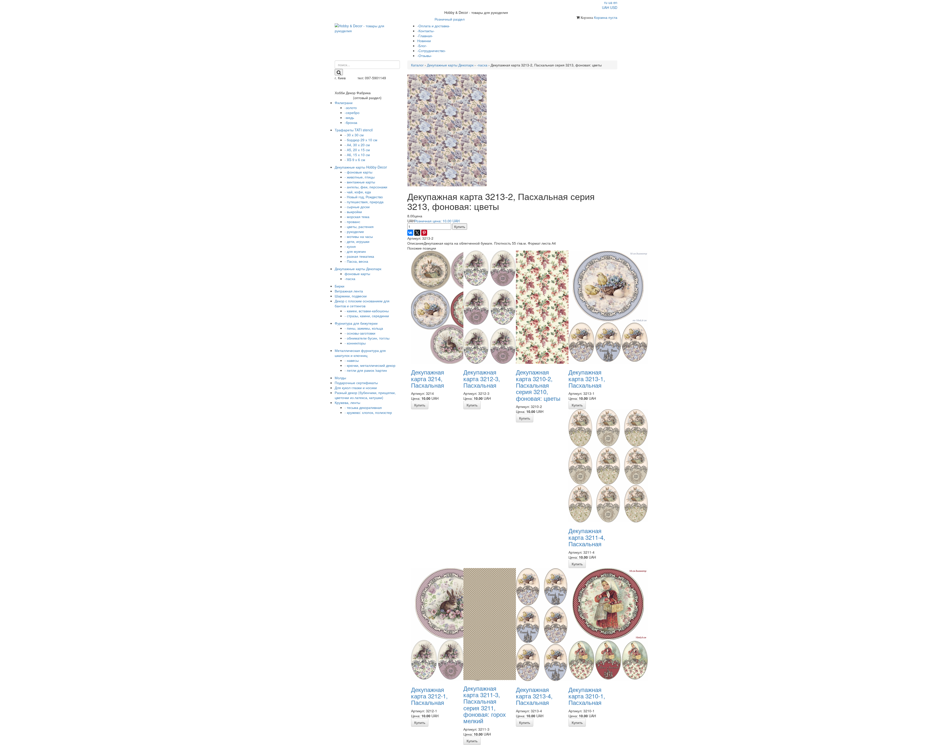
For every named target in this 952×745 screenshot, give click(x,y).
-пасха (482, 64)
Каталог (417, 64)
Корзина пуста (605, 17)
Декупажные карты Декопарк (450, 64)
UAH (605, 7)
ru (605, 2)
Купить (459, 226)
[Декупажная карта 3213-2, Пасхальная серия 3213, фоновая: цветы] (447, 129)
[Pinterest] (424, 233)
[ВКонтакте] (410, 233)
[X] (417, 233)
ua (610, 2)
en (615, 2)
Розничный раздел (450, 19)
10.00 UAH (437, 220)
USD (613, 7)
